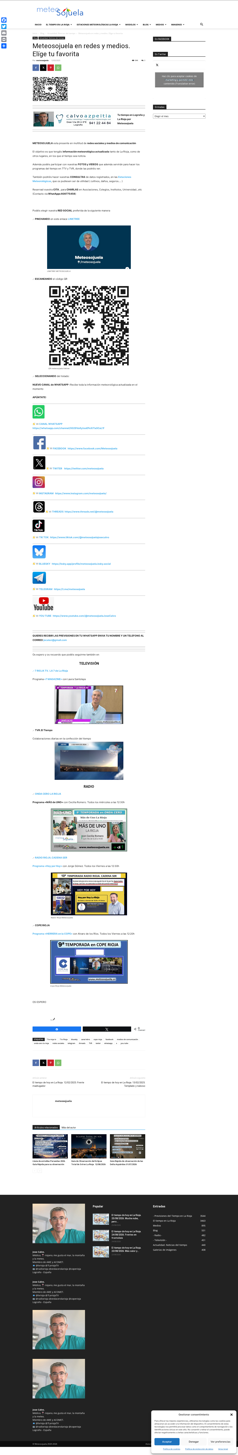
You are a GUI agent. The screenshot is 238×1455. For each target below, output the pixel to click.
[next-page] (40, 1171)
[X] (43, 67)
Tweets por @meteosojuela (179, 79)
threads (82, 1043)
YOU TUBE (45, 615)
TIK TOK (44, 537)
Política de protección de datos (199, 1449)
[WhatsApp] (58, 67)
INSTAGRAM (46, 493)
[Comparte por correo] (47, 1019)
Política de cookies (171, 1449)
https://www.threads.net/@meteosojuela (88, 511)
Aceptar (167, 1441)
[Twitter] (4, 26)
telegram (71, 1043)
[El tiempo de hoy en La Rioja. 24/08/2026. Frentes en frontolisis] (101, 1235)
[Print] (4, 39)
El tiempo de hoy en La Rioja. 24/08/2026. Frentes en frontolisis (126, 1234)
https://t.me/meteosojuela (69, 589)
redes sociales (58, 1043)
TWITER (57, 468)
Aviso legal (223, 1449)
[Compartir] (4, 46)
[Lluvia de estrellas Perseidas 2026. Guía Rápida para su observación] (50, 1146)
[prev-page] (35, 1171)
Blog (42, 33)
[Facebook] (36, 67)
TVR (90, 1043)
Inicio (38, 24)
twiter (98, 1043)
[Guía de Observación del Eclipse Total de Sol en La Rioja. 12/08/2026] (89, 1146)
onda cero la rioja (41, 1043)
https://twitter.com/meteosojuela (83, 468)
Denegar (194, 1441)
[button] (231, 1414)
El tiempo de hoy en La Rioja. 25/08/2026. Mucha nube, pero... (126, 1218)
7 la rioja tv (51, 1039)
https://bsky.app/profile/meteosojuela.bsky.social (80, 563)
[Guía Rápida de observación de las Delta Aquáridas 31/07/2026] (127, 1146)
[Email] (4, 33)
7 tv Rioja (64, 1039)
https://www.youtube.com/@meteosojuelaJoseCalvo (84, 615)
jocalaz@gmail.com (55, 640)
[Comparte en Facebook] (35, 1019)
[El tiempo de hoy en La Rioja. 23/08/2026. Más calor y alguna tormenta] (101, 1251)
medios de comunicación (127, 1039)
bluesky (74, 1039)
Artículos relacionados (46, 1127)
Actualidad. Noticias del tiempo (61, 33)
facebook (109, 1039)
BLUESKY (44, 563)
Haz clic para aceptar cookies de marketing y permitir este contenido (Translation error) (179, 79)
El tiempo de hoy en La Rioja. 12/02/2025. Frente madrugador (58, 1084)
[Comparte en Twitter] (41, 1019)
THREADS (58, 511)
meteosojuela (42, 60)
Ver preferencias (220, 1441)
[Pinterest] (50, 67)
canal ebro (85, 1039)
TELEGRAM (45, 589)
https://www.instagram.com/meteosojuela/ (80, 493)
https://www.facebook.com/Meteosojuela (92, 448)
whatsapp (108, 1043)
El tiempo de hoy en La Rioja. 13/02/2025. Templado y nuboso (123, 1084)
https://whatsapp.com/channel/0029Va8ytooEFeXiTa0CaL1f (68, 428)
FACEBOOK (59, 448)
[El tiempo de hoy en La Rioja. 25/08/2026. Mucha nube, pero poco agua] (101, 1219)
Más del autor (69, 1127)
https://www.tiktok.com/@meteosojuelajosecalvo (79, 537)
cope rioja (98, 1039)
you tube (124, 1043)
